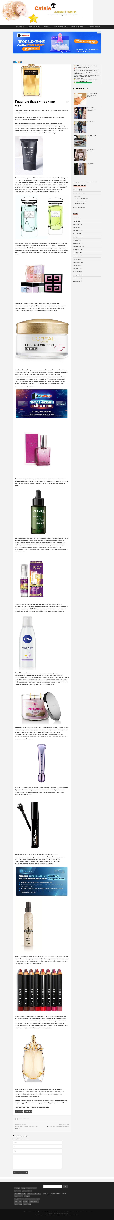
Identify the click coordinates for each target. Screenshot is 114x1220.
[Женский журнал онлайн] (46, 12)
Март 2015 (76, 227)
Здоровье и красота (32, 1188)
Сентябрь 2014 (77, 246)
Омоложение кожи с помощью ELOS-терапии (92, 95)
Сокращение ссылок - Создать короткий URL (86, 182)
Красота (47, 26)
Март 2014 (76, 265)
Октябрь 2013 (76, 281)
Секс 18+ (25, 1201)
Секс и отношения (60, 26)
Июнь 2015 (76, 218)
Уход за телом (28, 1111)
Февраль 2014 (77, 268)
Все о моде (20, 26)
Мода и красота (18, 1196)
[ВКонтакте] (14, 62)
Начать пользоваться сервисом (84, 82)
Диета (23, 1188)
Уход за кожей (94, 26)
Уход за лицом (19, 1111)
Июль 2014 (76, 252)
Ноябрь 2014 (76, 240)
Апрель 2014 (76, 262)
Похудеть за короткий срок (21, 1198)
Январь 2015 (76, 233)
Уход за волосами (78, 26)
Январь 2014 (76, 271)
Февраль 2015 (77, 230)
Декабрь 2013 (76, 275)
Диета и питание (34, 26)
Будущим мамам (27, 1211)
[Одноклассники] (18, 62)
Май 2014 (75, 259)
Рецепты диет (18, 1201)
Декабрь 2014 (76, 237)
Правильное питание (35, 1198)
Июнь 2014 (76, 256)
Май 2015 (75, 221)
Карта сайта (75, 1214)
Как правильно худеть (20, 1193)
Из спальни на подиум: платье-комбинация (91, 109)
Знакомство (17, 1190)
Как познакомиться (27, 1190)
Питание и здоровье (80, 198)
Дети (39, 1211)
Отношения (27, 1196)
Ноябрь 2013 (76, 278)
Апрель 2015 (76, 224)
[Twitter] (16, 62)
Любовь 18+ (30, 1193)
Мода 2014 (37, 1193)
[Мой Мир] (21, 62)
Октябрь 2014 (76, 243)
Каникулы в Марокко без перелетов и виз (58, 1126)
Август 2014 (76, 249)
